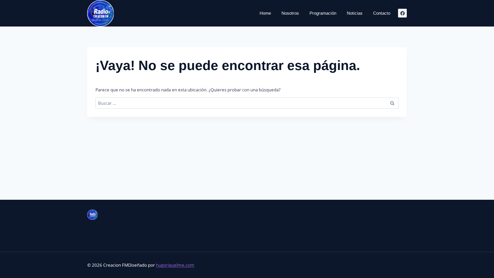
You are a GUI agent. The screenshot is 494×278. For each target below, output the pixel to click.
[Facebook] (402, 13)
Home (265, 13)
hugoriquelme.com (175, 265)
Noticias (355, 13)
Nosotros (290, 13)
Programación (323, 13)
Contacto (381, 13)
